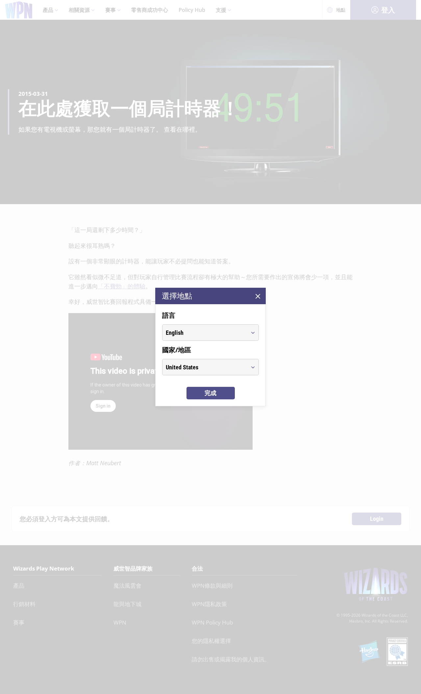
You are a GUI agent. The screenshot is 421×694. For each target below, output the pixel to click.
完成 (210, 392)
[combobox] (204, 332)
